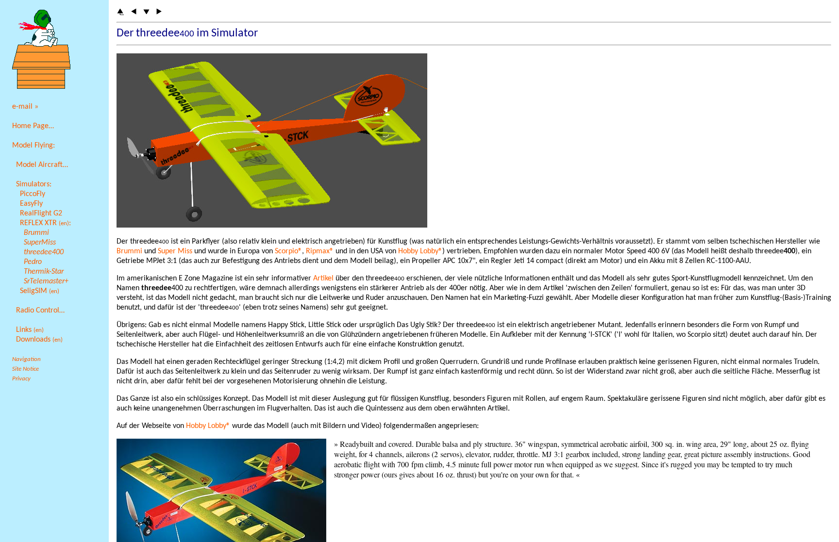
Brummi (129, 251)
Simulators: (33, 184)
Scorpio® (288, 251)
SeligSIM (39, 291)
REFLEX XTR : (45, 223)
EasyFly (31, 204)
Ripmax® (320, 251)
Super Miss (175, 251)
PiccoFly (32, 194)
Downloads (39, 340)
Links (30, 330)
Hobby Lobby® (420, 251)
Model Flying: (33, 145)
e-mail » (25, 107)
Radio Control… (40, 310)
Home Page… (33, 126)
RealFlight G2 (41, 213)
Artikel (323, 278)
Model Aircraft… (42, 165)
